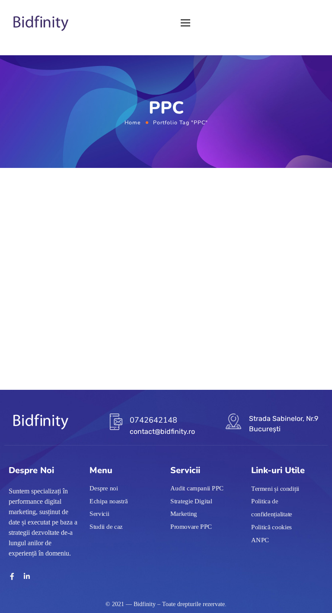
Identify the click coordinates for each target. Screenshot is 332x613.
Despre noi (103, 488)
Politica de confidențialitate (271, 508)
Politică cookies (271, 527)
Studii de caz (106, 526)
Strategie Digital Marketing (191, 508)
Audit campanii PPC (197, 488)
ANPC (260, 539)
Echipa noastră (108, 501)
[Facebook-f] (12, 576)
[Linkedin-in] (26, 576)
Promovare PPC (191, 526)
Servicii (99, 513)
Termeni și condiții (275, 488)
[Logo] (41, 23)
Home (132, 122)
